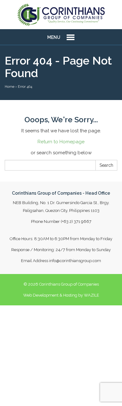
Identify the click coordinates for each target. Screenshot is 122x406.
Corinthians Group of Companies (69, 284)
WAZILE (91, 295)
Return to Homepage (61, 142)
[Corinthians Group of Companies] (61, 14)
